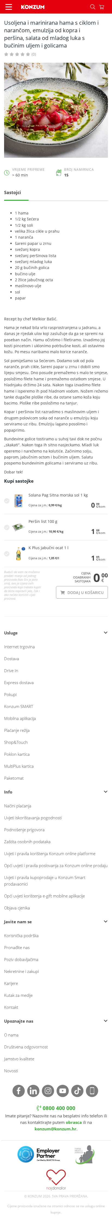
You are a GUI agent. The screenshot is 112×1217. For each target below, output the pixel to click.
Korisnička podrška (21, 935)
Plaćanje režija (17, 730)
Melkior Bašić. (44, 318)
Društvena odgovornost (26, 1047)
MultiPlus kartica (19, 766)
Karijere (11, 983)
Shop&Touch (16, 742)
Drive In (11, 670)
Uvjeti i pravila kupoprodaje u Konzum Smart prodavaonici (44, 881)
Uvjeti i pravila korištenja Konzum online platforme (49, 853)
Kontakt (11, 1007)
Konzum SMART (18, 706)
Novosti (11, 1070)
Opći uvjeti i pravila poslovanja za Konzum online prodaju (56, 865)
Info (8, 792)
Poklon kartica (17, 754)
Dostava (11, 658)
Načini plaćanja (17, 805)
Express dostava (19, 682)
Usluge (11, 633)
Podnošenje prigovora (24, 829)
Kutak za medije (18, 995)
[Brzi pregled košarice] (105, 7)
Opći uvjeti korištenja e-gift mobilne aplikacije (44, 896)
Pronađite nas (17, 947)
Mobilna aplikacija (20, 718)
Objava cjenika (17, 908)
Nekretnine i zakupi (21, 971)
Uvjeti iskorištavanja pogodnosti (33, 817)
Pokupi (10, 694)
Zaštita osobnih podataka (27, 841)
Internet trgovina (19, 646)
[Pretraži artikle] (92, 7)
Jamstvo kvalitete (19, 1058)
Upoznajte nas (18, 1021)
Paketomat (14, 778)
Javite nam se (18, 921)
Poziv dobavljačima (21, 959)
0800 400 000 (58, 1108)
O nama (11, 1035)
